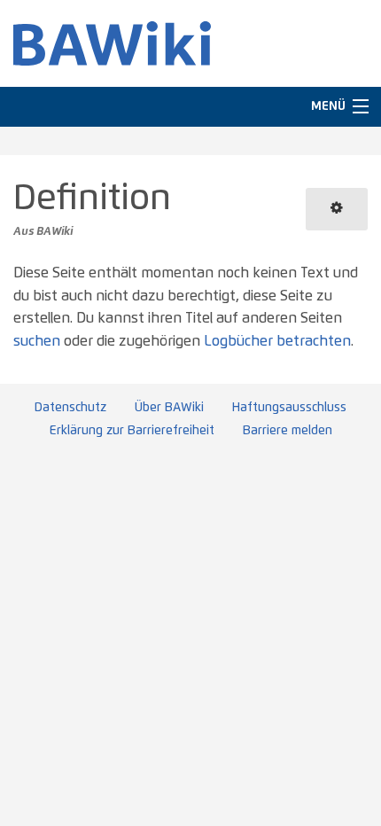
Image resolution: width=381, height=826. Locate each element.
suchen (36, 341)
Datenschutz (70, 407)
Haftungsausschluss (289, 407)
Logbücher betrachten (277, 341)
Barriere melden (287, 431)
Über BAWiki (169, 407)
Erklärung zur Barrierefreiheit (132, 431)
